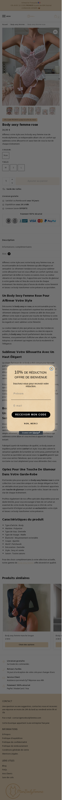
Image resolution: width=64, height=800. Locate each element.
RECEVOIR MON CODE (31, 414)
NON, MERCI (31, 424)
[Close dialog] (51, 368)
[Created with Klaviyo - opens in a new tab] (31, 433)
